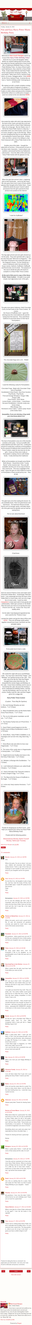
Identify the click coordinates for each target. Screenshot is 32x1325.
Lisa (6, 878)
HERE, (5, 620)
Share (3, 847)
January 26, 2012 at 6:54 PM (19, 1146)
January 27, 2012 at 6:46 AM (22, 1207)
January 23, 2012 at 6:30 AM (17, 948)
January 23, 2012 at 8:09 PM (18, 1016)
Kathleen (8, 1032)
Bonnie (7, 857)
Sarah (7, 1178)
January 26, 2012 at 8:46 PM (18, 1192)
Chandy (7, 1192)
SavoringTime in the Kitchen (13, 964)
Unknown (8, 1100)
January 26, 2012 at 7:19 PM (21, 1158)
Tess (6, 1221)
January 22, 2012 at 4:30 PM (21, 898)
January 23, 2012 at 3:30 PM (20, 978)
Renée (7, 1016)
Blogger (19, 1323)
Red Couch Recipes (16, 1304)
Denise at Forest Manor (12, 1110)
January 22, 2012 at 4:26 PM (16, 878)
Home (16, 1271)
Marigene (8, 1146)
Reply (6, 873)
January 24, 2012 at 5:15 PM (19, 1032)
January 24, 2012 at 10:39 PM (16, 1057)
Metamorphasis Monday (10, 839)
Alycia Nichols (9, 1207)
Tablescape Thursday (19, 840)
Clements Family (10, 1069)
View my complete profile (7, 1319)
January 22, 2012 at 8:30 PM (20, 934)
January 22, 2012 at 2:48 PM (18, 857)
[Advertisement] (16, 5)
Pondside (8, 934)
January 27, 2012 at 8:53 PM (17, 1221)
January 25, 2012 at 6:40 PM (17, 1083)
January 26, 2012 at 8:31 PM (17, 1178)
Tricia (7, 948)
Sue (6, 1057)
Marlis (7, 1083)
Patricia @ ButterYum (11, 916)
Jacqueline (8, 978)
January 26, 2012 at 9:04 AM (20, 1100)
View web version (16, 1274)
